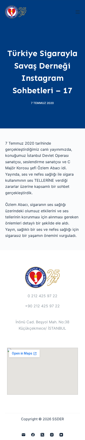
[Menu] (78, 12)
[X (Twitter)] (42, 434)
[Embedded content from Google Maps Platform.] (42, 371)
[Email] (23, 434)
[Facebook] (33, 434)
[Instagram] (52, 434)
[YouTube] (61, 434)
